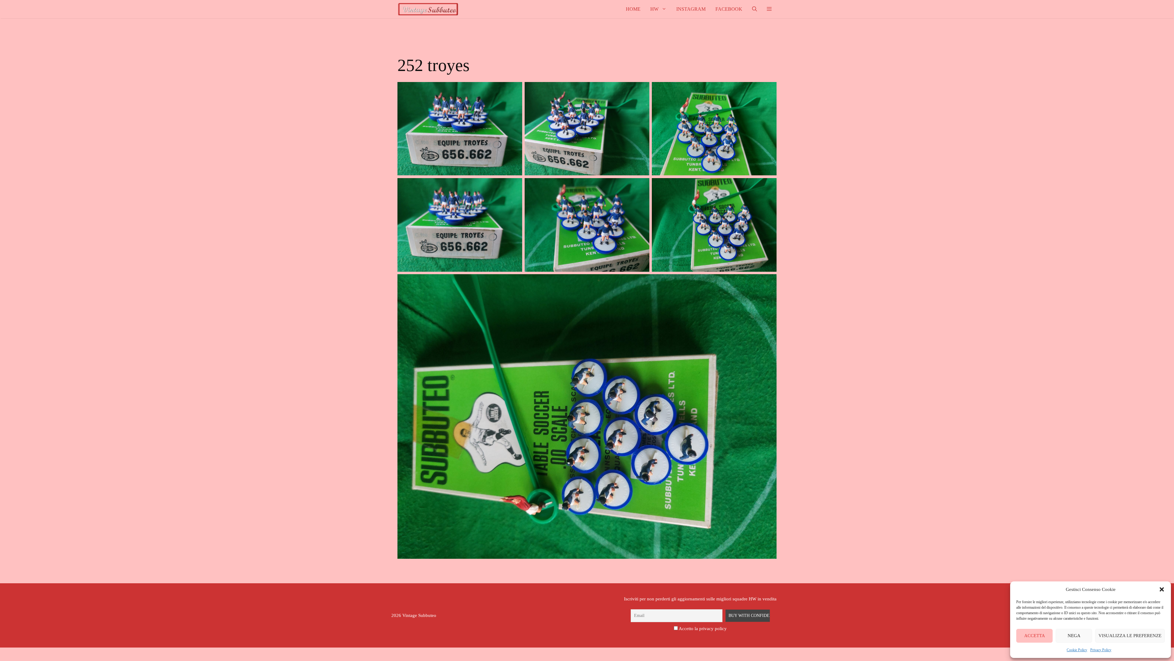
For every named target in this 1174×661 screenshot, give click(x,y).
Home (633, 9)
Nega (1074, 635)
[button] (1162, 589)
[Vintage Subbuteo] (428, 9)
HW (654, 9)
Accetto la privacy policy (703, 628)
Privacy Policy (1100, 650)
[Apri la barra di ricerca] (754, 9)
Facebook (728, 9)
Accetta (1034, 635)
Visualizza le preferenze (1129, 635)
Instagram (691, 9)
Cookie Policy (1077, 650)
